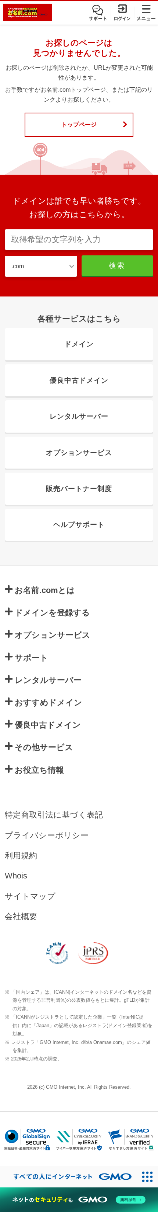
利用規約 (21, 855)
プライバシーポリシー (47, 835)
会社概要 (21, 916)
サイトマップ (30, 896)
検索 (117, 265)
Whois (16, 875)
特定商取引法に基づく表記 (54, 815)
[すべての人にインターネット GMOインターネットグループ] (68, 1176)
